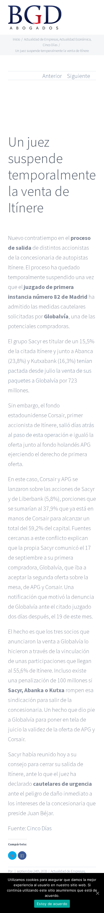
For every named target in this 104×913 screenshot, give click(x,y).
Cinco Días (39, 828)
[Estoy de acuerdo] (97, 893)
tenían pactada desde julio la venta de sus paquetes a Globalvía (50, 370)
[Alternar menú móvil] (94, 12)
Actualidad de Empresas (68, 871)
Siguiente (78, 76)
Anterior (52, 76)
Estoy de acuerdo (52, 904)
